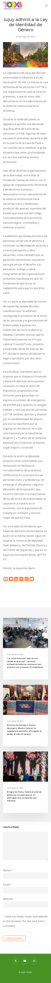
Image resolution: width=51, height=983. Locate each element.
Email (7, 884)
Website (8, 899)
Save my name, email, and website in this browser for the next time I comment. (25, 921)
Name (7, 870)
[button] (46, 5)
